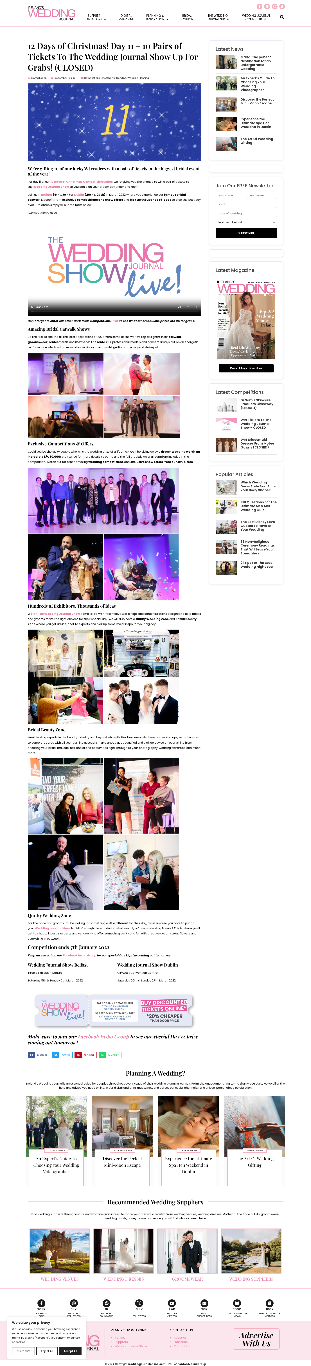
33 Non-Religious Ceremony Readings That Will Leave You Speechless (258, 547)
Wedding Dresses (123, 1279)
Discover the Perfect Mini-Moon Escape (257, 101)
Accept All (70, 1351)
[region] (46, 1338)
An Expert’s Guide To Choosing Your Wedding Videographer (258, 84)
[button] (282, 17)
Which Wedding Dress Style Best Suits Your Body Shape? (258, 486)
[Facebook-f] (259, 6)
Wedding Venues (60, 1279)
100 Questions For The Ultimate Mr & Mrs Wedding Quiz (259, 506)
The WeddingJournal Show (217, 17)
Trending (121, 78)
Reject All (47, 1351)
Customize (23, 1351)
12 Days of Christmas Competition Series (81, 182)
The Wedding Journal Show (59, 614)
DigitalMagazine (126, 17)
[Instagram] (275, 6)
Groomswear (187, 1279)
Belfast (46, 195)
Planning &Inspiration (155, 17)
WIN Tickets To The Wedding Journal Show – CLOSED (256, 423)
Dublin (79, 195)
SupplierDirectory (94, 17)
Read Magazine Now (246, 368)
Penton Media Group (192, 1364)
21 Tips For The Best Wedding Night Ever (257, 564)
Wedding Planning (138, 78)
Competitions (92, 78)
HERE (115, 321)
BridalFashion (187, 17)
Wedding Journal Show (51, 187)
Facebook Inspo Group (79, 955)
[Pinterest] (267, 6)
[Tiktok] (282, 6)
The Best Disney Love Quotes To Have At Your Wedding (258, 525)
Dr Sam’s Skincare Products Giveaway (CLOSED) (257, 404)
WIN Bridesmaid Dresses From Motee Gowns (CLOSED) (257, 443)
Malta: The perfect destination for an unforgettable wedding (256, 63)
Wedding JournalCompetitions (256, 17)
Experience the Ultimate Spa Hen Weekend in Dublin (256, 123)
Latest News (108, 78)
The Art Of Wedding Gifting (257, 141)
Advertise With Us (256, 1338)
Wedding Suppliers (251, 1279)
